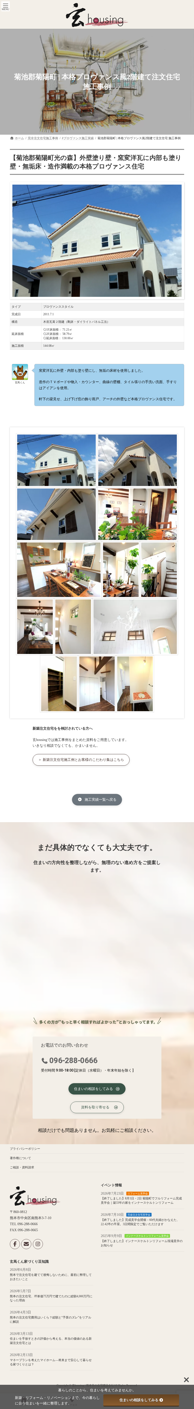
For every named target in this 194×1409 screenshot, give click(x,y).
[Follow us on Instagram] (38, 1244)
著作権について (20, 1158)
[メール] (26, 1244)
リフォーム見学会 (138, 1193)
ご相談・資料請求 (22, 1167)
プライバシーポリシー (25, 1149)
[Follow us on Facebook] (15, 1244)
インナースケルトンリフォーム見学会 (147, 1236)
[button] (81, 759)
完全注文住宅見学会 (139, 1214)
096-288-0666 (74, 1060)
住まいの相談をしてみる (138, 1400)
